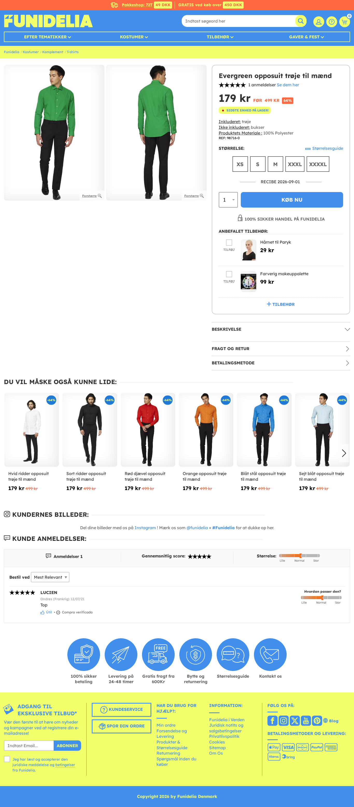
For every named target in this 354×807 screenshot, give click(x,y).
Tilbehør (218, 37)
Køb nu (291, 199)
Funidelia (11, 52)
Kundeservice (125, 709)
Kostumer (132, 37)
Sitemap (217, 747)
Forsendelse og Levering (172, 733)
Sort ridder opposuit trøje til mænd (86, 476)
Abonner (67, 745)
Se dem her (288, 84)
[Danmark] (272, 721)
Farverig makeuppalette (284, 273)
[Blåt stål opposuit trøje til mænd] (264, 430)
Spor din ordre (125, 725)
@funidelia (197, 527)
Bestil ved (19, 577)
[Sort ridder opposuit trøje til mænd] (89, 430)
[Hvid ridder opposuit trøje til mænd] (31, 430)
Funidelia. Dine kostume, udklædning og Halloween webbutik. (48, 21)
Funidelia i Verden (227, 719)
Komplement (52, 52)
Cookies (217, 742)
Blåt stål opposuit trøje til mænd (263, 476)
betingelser (65, 764)
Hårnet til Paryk (275, 242)
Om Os (216, 753)
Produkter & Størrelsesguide (172, 744)
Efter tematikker (45, 37)
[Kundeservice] (331, 21)
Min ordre (166, 725)
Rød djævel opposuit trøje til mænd (145, 476)
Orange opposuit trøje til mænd (204, 476)
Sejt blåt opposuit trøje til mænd (321, 476)
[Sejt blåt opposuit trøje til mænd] (322, 430)
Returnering (168, 753)
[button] (344, 453)
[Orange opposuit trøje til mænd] (206, 430)
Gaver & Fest (304, 37)
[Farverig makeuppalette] (248, 281)
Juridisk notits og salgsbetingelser (226, 728)
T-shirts (73, 52)
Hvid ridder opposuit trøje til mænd (28, 476)
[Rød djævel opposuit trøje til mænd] (148, 430)
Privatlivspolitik (224, 736)
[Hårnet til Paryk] (248, 249)
